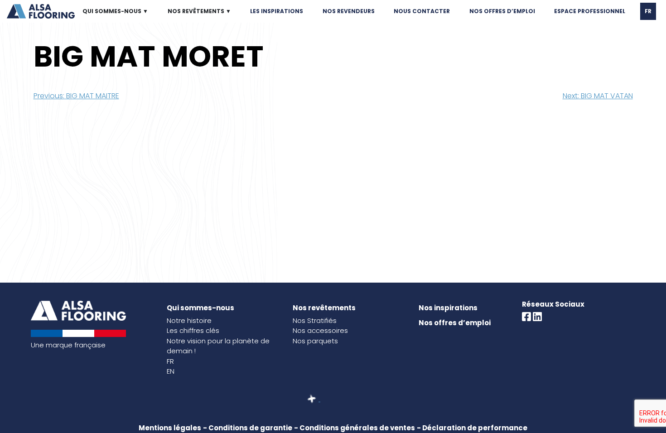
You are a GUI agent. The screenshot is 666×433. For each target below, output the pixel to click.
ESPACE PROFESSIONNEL (589, 11)
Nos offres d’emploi (455, 322)
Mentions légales (170, 428)
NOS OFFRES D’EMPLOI (502, 11)
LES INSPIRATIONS (276, 11)
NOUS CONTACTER (422, 11)
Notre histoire (189, 320)
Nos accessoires (320, 330)
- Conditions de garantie (247, 428)
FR (648, 11)
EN (170, 371)
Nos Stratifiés (315, 320)
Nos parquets (315, 341)
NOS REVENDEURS (349, 11)
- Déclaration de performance (472, 428)
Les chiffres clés (193, 330)
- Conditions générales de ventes (354, 428)
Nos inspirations (448, 308)
